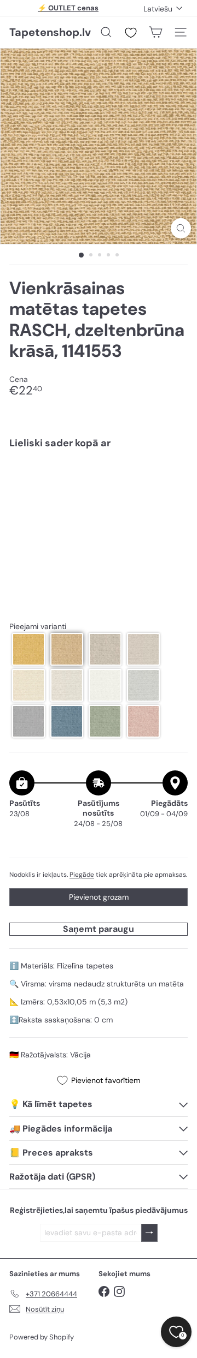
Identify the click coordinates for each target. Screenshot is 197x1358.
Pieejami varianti (37, 626)
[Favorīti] (131, 33)
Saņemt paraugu (98, 929)
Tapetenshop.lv (50, 32)
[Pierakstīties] (149, 1233)
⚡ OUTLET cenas (68, 8)
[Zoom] (181, 228)
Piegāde (81, 874)
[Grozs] (155, 32)
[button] (28, 649)
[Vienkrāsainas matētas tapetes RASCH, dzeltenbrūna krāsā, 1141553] (98, 494)
